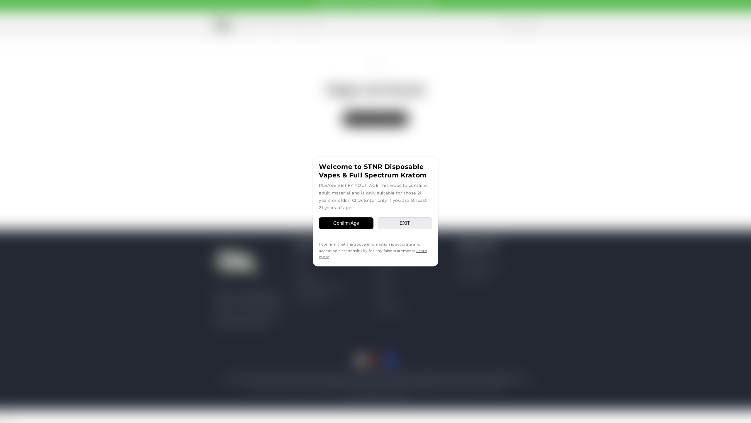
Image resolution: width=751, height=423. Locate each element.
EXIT (405, 223)
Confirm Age (346, 223)
